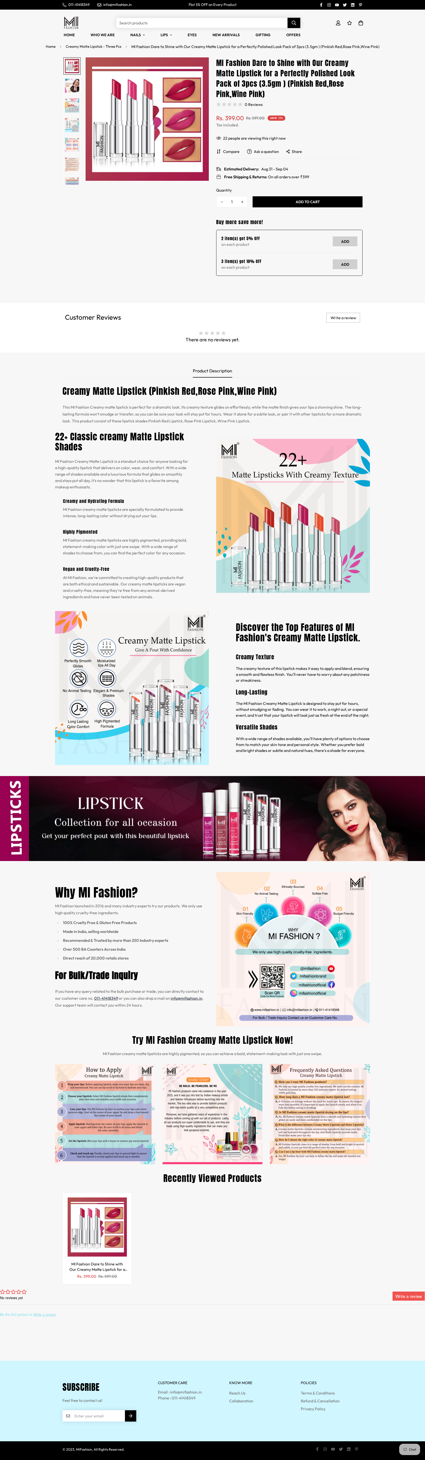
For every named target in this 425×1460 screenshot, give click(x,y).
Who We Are (103, 35)
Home (69, 35)
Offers (293, 35)
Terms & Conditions (318, 1393)
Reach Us (237, 1393)
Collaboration (241, 1400)
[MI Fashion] (71, 23)
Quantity (224, 190)
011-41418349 (106, 998)
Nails (135, 35)
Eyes (192, 35)
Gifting (263, 35)
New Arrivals (226, 35)
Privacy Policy (313, 1408)
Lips (164, 35)
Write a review (343, 317)
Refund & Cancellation (320, 1400)
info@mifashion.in (186, 998)
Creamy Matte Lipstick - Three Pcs (93, 46)
